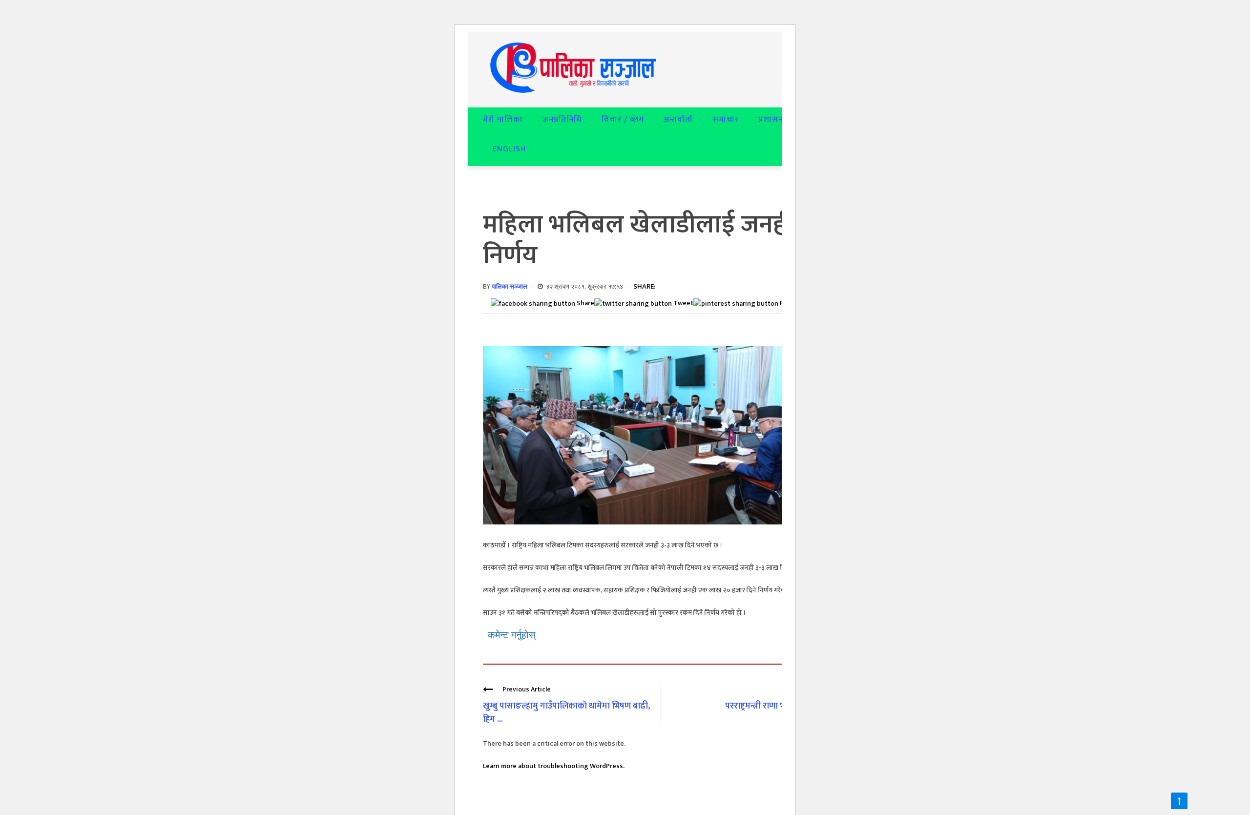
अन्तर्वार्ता (678, 119)
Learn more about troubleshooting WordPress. (554, 766)
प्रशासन (770, 119)
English (509, 149)
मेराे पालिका (503, 119)
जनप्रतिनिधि (562, 119)
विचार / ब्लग (623, 119)
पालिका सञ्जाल (509, 286)
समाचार (725, 119)
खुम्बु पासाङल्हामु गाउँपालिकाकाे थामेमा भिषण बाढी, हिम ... (566, 713)
